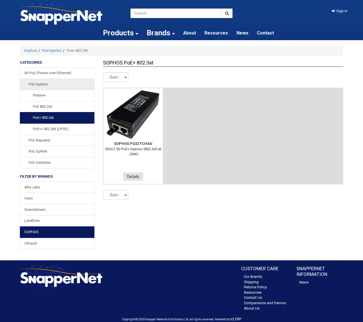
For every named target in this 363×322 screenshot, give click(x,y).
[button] (339, 11)
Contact (265, 33)
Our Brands (253, 276)
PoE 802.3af (42, 106)
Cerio (28, 198)
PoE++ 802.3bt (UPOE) (51, 129)
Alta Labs (32, 187)
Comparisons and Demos (265, 303)
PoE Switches (40, 162)
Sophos (30, 50)
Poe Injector (52, 50)
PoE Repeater (39, 140)
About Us (251, 308)
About (189, 33)
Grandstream (35, 209)
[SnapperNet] (71, 15)
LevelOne (31, 220)
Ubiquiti (30, 243)
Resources (216, 33)
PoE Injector (38, 84)
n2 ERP (235, 319)
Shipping (251, 282)
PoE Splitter (38, 151)
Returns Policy (255, 287)
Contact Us (253, 297)
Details (133, 176)
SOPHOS (31, 232)
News (242, 33)
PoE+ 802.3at (43, 117)
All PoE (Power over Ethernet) (47, 73)
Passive (39, 95)
